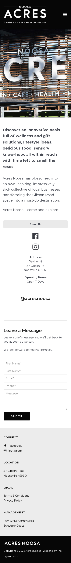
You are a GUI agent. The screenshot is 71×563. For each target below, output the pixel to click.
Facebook (15, 445)
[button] (65, 14)
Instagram (15, 450)
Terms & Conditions (16, 495)
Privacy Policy (13, 500)
